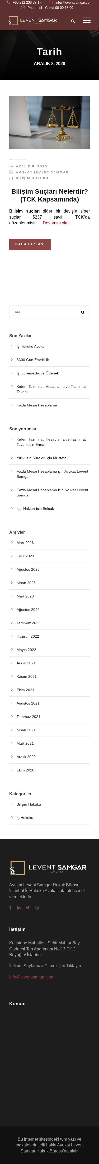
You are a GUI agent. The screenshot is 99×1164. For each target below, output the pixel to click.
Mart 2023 (25, 596)
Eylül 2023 (25, 556)
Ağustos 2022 (28, 609)
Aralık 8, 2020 (31, 166)
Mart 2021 (25, 743)
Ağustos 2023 (28, 569)
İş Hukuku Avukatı (31, 346)
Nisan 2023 (26, 583)
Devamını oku (56, 223)
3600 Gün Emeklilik (33, 360)
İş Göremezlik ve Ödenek (38, 373)
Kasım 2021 (27, 676)
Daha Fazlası (30, 244)
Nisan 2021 (26, 730)
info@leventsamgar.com (73, 2)
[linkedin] (19, 908)
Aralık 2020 (26, 757)
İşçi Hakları (26, 508)
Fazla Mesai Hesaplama (37, 405)
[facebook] (10, 908)
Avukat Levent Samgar (42, 172)
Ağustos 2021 (28, 703)
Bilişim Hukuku (32, 178)
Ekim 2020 (25, 770)
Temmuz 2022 (28, 623)
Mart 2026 (25, 543)
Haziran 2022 (28, 636)
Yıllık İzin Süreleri (31, 458)
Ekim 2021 (25, 690)
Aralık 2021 (26, 663)
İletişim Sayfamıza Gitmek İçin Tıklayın (45, 966)
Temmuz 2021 (28, 717)
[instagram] (37, 908)
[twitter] (28, 908)
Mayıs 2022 (26, 650)
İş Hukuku (25, 818)
